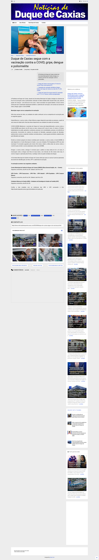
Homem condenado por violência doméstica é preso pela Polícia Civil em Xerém (78, 416)
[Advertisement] (23, 82)
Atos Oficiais (22, 22)
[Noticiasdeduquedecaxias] (16, 1)
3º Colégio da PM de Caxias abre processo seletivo (76, 487)
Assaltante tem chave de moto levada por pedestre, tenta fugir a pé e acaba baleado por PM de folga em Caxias (77, 179)
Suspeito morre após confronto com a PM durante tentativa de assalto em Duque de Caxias (75, 322)
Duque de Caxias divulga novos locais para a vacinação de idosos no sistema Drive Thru (24, 257)
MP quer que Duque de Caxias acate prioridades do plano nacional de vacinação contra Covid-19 (49, 257)
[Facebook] (12, 1)
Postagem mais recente (19, 265)
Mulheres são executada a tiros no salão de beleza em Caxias (77, 464)
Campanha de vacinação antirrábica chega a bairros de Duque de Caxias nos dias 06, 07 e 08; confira (49, 89)
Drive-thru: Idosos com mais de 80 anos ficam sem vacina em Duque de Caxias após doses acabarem (24, 242)
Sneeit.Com (52, 557)
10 (70, 387)
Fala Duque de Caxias (33, 22)
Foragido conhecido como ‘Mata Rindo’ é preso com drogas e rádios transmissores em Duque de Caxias (77, 251)
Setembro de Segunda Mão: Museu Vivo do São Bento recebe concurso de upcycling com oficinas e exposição (77, 346)
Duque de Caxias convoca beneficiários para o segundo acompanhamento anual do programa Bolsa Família (76, 96)
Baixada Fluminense (31, 55)
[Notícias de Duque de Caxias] (49, 19)
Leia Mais (71, 239)
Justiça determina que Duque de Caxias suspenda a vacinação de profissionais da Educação (50, 242)
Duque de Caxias (20, 55)
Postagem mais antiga (56, 265)
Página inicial (37, 265)
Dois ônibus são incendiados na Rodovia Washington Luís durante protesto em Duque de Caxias (77, 299)
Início (15, 22)
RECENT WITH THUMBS (74, 410)
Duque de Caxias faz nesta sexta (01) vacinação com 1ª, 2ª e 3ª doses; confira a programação (50, 93)
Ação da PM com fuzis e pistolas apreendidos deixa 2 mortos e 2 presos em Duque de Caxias (77, 226)
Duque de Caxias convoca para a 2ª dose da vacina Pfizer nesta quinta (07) (49, 84)
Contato (44, 22)
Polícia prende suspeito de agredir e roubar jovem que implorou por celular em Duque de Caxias (76, 202)
